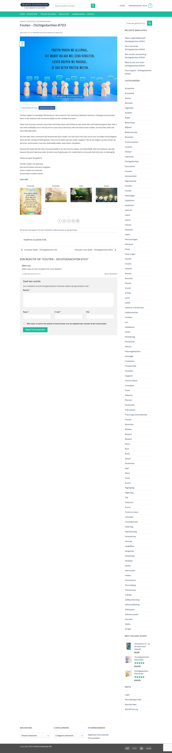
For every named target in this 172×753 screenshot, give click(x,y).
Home (22, 14)
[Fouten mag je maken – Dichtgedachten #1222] (106, 194)
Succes (128, 483)
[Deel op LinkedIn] (78, 221)
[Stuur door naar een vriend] (69, 221)
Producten (32, 14)
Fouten (74, 230)
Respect (128, 434)
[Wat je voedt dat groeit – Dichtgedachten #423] (81, 194)
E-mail (58, 312)
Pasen (127, 390)
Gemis (127, 220)
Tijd (126, 497)
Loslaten (128, 317)
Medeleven (130, 327)
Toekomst (129, 502)
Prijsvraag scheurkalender (136, 414)
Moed (127, 332)
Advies (128, 98)
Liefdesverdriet (131, 312)
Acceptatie (129, 88)
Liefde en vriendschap (134, 307)
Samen (128, 458)
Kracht (23, 21)
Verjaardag (129, 556)
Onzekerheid (130, 366)
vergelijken (129, 546)
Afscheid (128, 103)
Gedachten (129, 200)
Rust (127, 448)
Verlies (128, 565)
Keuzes (128, 283)
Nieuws (128, 346)
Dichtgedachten (132, 161)
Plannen (128, 400)
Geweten (129, 229)
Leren (127, 298)
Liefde (127, 302)
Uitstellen (129, 517)
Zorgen (128, 629)
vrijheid (128, 595)
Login (127, 694)
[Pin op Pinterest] (73, 221)
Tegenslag (129, 492)
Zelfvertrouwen (43, 21)
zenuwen (129, 619)
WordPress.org (131, 709)
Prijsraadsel (130, 410)
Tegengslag (129, 487)
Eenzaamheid (130, 176)
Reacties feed (130, 704)
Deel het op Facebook (47, 108)
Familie (128, 190)
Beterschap (130, 122)
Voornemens (130, 580)
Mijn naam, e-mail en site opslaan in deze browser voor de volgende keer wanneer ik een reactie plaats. (67, 323)
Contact (91, 14)
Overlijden (129, 385)
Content (128, 147)
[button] (122, 5)
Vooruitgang (130, 585)
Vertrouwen (130, 570)
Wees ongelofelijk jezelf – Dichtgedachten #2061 (136, 39)
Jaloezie (128, 268)
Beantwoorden (111, 274)
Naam (26, 312)
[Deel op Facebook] (59, 221)
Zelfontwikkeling (132, 604)
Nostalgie (129, 356)
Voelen (128, 575)
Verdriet (128, 541)
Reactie (26, 290)
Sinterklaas (129, 463)
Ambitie (128, 112)
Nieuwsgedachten (133, 351)
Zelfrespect (130, 609)
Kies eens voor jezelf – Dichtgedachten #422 (94, 249)
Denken (128, 151)
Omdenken (130, 361)
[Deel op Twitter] (64, 221)
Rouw (127, 444)
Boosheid (129, 137)
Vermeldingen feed (133, 699)
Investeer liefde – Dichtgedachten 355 (40, 249)
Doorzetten (130, 166)
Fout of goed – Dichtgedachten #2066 (138, 72)
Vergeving (129, 551)
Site (87, 312)
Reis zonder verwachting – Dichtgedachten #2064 (136, 56)
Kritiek (128, 293)
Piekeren (129, 395)
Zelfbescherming (132, 599)
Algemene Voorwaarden (98, 734)
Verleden (129, 560)
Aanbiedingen (78, 14)
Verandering (130, 536)
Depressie (129, 156)
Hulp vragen (130, 254)
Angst (127, 117)
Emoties (128, 185)
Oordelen (129, 371)
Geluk (127, 215)
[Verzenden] (93, 6)
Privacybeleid (94, 738)
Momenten (130, 341)
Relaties (128, 429)
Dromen (128, 171)
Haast (127, 234)
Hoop (127, 249)
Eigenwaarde (130, 181)
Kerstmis (129, 278)
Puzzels (128, 419)
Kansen (128, 273)
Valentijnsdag (131, 531)
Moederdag (130, 336)
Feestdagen (130, 195)
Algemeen (129, 108)
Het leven (129, 244)
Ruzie (127, 453)
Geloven (128, 210)
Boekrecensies (131, 132)
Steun (127, 473)
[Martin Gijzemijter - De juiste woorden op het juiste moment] (35, 6)
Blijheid (128, 127)
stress (127, 478)
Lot (126, 322)
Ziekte (127, 624)
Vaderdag (129, 526)
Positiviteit (31, 21)
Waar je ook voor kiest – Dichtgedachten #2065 (135, 64)
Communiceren (131, 142)
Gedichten (64, 14)
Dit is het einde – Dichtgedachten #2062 (135, 48)
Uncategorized (131, 521)
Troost (128, 507)
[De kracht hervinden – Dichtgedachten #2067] (30, 201)
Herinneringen (131, 239)
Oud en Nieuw (131, 380)
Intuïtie (128, 263)
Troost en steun (48, 14)
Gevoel (128, 224)
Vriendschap (130, 590)
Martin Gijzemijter (54, 32)
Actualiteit (129, 93)
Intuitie (128, 259)
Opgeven (129, 375)
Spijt (127, 468)
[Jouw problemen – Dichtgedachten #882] (56, 194)
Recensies (129, 424)
